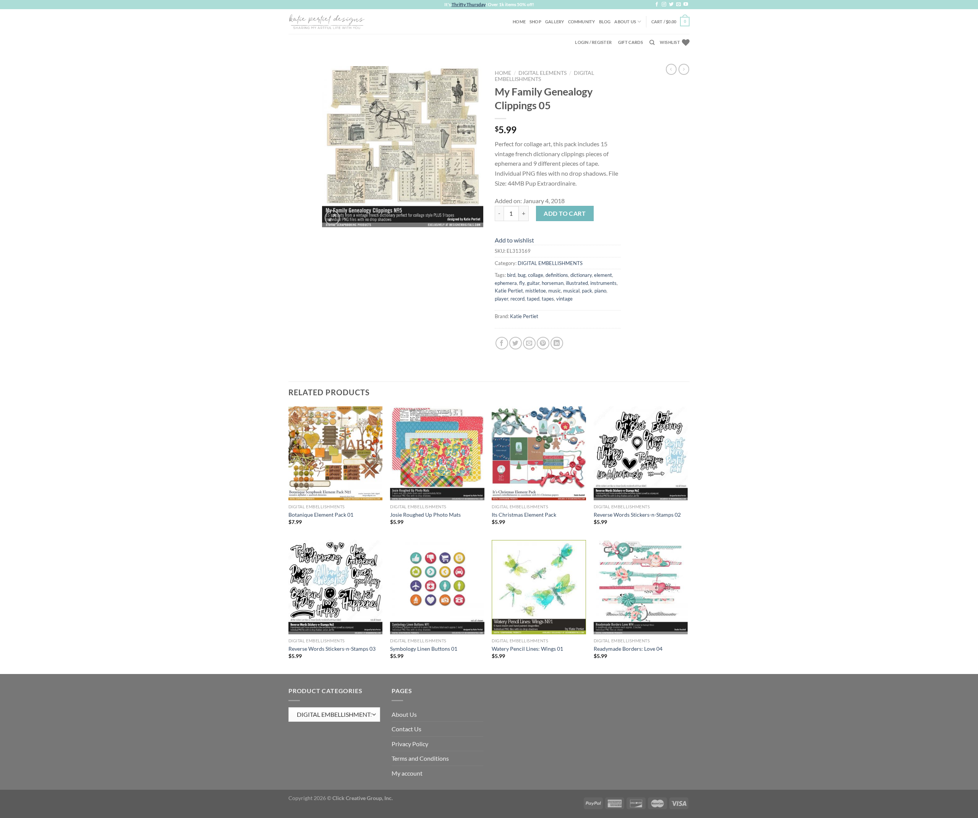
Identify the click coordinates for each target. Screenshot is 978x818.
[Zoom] (332, 217)
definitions (557, 275)
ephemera (506, 283)
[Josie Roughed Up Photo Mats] (437, 453)
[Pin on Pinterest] (543, 343)
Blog (605, 21)
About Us (625, 21)
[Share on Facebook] (501, 343)
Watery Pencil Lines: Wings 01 (527, 648)
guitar (533, 283)
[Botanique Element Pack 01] (335, 453)
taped (533, 299)
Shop (535, 21)
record (517, 299)
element (603, 275)
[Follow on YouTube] (685, 4)
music (554, 291)
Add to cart (565, 213)
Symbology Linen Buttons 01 (423, 648)
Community (581, 21)
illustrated (577, 283)
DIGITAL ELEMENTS (542, 73)
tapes (548, 299)
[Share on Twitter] (515, 343)
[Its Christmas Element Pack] (539, 453)
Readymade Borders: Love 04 (628, 648)
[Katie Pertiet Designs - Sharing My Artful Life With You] (326, 21)
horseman (552, 283)
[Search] (651, 42)
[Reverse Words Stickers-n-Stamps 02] (641, 453)
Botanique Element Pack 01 (320, 514)
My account (407, 773)
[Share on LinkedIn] (557, 343)
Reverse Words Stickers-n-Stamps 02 (637, 514)
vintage (564, 299)
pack (587, 291)
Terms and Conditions (420, 758)
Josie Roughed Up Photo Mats (425, 514)
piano (600, 291)
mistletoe (535, 291)
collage (535, 275)
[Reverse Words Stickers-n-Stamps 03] (335, 587)
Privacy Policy (410, 743)
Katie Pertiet (509, 291)
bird (511, 275)
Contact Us (406, 728)
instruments (603, 283)
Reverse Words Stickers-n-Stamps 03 (332, 648)
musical (571, 291)
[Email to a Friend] (529, 343)
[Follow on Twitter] (671, 4)
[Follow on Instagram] (664, 4)
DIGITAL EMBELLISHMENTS (550, 263)
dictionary (581, 275)
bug (522, 275)
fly (522, 283)
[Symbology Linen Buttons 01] (437, 587)
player (501, 299)
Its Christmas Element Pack (524, 514)
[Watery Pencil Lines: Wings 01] (539, 587)
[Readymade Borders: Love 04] (641, 587)
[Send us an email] (678, 4)
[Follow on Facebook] (656, 4)
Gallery (554, 21)
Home (519, 21)
